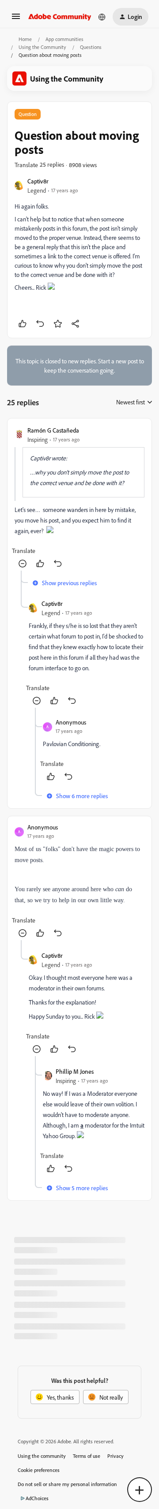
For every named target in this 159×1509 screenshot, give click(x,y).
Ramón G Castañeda (53, 430)
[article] (79, 498)
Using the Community (42, 47)
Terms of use (86, 1456)
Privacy (115, 1456)
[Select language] (102, 17)
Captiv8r (38, 181)
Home (25, 39)
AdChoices (37, 1498)
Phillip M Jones (75, 1071)
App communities (64, 39)
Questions (91, 47)
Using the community (42, 1456)
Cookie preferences (39, 1470)
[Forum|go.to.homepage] (59, 17)
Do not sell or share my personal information (67, 1484)
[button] (16, 19)
